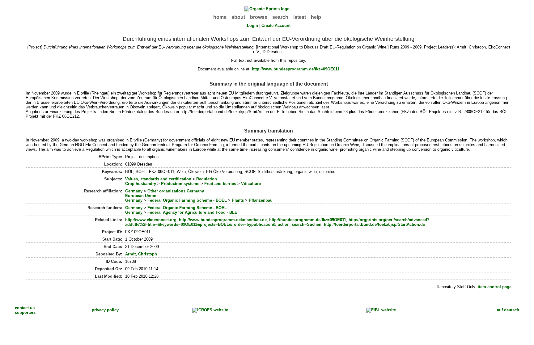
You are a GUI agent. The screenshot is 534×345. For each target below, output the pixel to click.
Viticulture (251, 183)
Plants (238, 200)
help (316, 17)
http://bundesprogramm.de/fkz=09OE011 (307, 219)
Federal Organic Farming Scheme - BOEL (187, 200)
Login (252, 25)
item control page (494, 286)
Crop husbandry (140, 183)
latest (299, 17)
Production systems (180, 183)
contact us (25, 307)
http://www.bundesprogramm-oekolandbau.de (223, 219)
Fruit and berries (220, 183)
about (238, 17)
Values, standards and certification (158, 179)
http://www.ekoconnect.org (150, 219)
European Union (140, 195)
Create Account (275, 25)
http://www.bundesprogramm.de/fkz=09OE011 (295, 69)
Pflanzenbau (261, 200)
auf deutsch (508, 310)
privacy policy (105, 310)
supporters (25, 312)
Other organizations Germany (175, 191)
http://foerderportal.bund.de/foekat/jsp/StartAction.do (374, 224)
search (280, 17)
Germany (133, 191)
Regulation (206, 179)
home (220, 17)
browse (258, 17)
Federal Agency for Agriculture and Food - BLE (192, 212)
